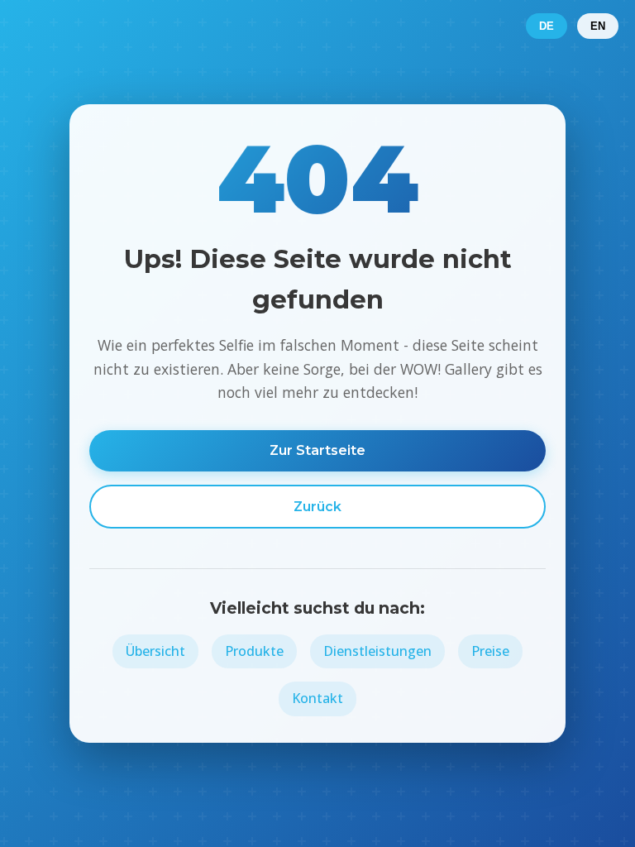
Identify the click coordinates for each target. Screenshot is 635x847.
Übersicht (155, 651)
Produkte (254, 651)
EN (597, 26)
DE (546, 26)
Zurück (317, 506)
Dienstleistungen (377, 651)
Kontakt (317, 698)
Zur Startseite (317, 450)
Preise (490, 651)
